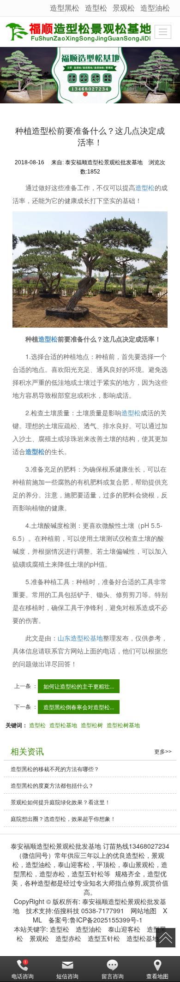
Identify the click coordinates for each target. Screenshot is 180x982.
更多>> (163, 751)
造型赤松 (68, 938)
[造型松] (90, 75)
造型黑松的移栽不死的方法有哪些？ (55, 768)
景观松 (124, 7)
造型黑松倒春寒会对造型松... (78, 707)
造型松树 (92, 725)
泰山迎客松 (124, 929)
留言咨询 (113, 976)
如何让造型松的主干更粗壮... (78, 686)
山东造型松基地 (80, 637)
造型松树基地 (123, 725)
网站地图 (143, 910)
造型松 (96, 7)
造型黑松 (64, 7)
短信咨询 (67, 976)
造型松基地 (63, 725)
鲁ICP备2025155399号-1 (106, 919)
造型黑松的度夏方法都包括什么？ (52, 785)
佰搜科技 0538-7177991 (89, 910)
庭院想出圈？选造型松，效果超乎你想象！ (63, 818)
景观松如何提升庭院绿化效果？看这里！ (60, 802)
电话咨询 (23, 976)
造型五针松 (104, 938)
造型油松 (155, 7)
